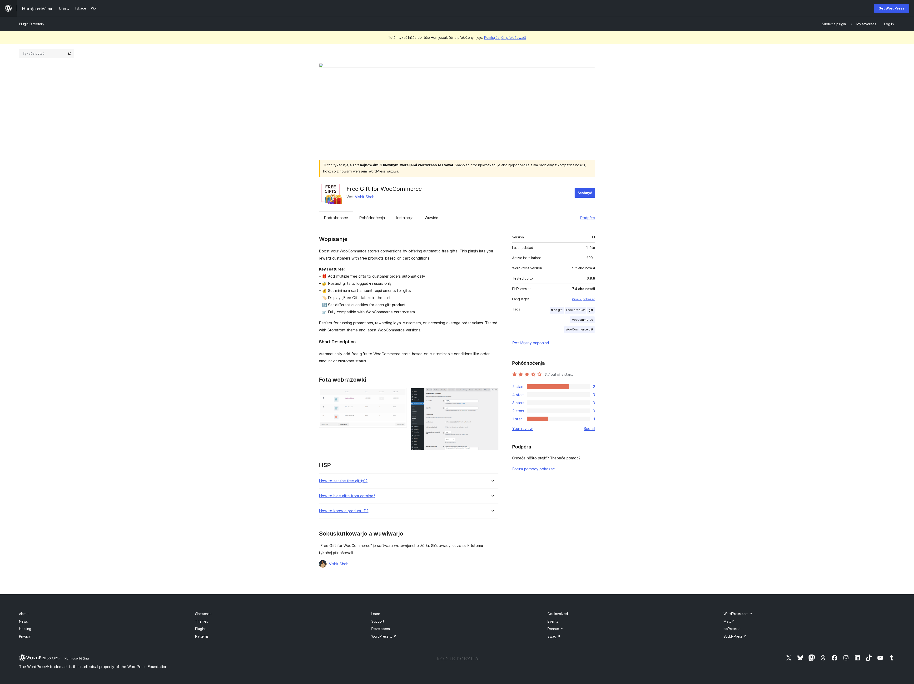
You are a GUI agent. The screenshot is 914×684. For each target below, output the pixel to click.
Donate (555, 629)
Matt (729, 621)
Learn (375, 614)
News (23, 621)
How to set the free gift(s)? (343, 481)
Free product (575, 310)
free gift (556, 310)
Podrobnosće (336, 217)
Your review (522, 428)
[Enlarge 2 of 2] (492, 394)
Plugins (200, 629)
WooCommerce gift (579, 329)
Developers (380, 629)
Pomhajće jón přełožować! (505, 37)
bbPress (732, 629)
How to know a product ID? (343, 511)
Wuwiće (431, 217)
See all (589, 428)
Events (552, 621)
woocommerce (582, 319)
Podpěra (587, 217)
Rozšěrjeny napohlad (530, 342)
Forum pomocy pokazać (533, 469)
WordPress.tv (384, 636)
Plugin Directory (31, 24)
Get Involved (557, 614)
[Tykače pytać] (69, 53)
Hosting (25, 629)
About (24, 614)
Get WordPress (892, 8)
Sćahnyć (585, 193)
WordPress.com (738, 614)
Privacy (25, 636)
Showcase (203, 614)
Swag (553, 636)
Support (377, 621)
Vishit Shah (364, 196)
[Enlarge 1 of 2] (400, 394)
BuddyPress (735, 636)
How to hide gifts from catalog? (347, 496)
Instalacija (404, 217)
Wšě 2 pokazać (583, 299)
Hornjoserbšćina (77, 658)
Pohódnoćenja (372, 217)
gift (591, 310)
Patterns (202, 636)
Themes (201, 621)
